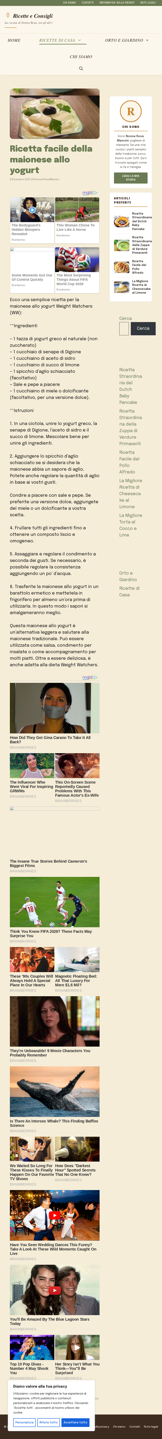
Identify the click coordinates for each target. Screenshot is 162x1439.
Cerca (125, 319)
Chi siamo (69, 3)
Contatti (88, 3)
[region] (51, 1405)
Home (14, 40)
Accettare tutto (75, 1422)
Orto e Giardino (124, 40)
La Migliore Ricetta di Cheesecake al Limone (130, 494)
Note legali (148, 3)
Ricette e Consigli (33, 15)
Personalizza (24, 1422)
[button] (81, 69)
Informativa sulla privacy (117, 3)
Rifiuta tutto (49, 1422)
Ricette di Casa (57, 40)
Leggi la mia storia (130, 178)
